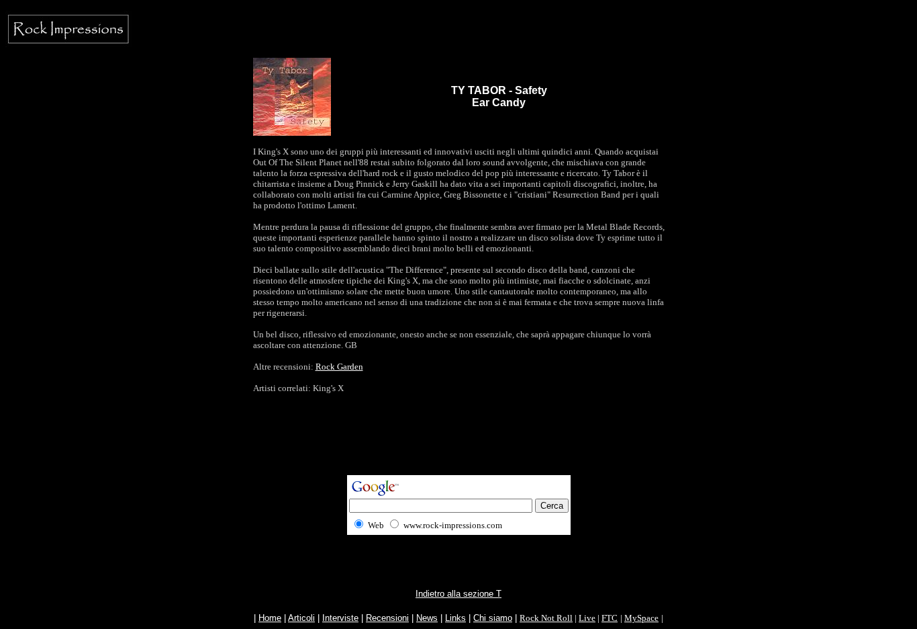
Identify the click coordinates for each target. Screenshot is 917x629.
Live (587, 618)
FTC (609, 618)
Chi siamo (492, 618)
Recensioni (387, 618)
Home (269, 618)
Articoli (301, 618)
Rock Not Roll (546, 618)
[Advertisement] (458, 445)
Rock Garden (339, 367)
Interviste (340, 618)
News (427, 618)
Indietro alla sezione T (458, 594)
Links (455, 618)
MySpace (641, 618)
